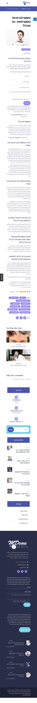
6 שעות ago (18, 345)
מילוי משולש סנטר (20, 581)
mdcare (28, 447)
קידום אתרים (22, 691)
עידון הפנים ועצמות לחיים (20, 582)
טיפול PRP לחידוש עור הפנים (24, 577)
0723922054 (24, 287)
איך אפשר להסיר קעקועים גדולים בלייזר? (22, 473)
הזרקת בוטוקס (26, 49)
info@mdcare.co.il (21, 564)
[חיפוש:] (19, 429)
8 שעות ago (18, 363)
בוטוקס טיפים (15, 303)
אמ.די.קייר (18, 284)
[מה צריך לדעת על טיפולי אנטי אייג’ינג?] (16, 355)
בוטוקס (22, 297)
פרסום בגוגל (16, 691)
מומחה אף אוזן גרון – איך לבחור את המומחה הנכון (23, 451)
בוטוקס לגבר (26, 306)
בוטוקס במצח (13, 297)
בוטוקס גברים (25, 303)
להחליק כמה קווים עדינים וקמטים (23, 132)
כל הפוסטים (23, 8)
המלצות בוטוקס (25, 312)
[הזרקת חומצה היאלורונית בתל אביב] (16, 336)
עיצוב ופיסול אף (11, 582)
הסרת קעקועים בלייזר (13, 584)
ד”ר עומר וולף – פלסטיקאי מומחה (22, 495)
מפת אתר (25, 695)
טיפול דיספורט (27, 284)
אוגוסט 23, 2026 (10, 646)
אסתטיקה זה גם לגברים (14, 137)
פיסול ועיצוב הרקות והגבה (24, 584)
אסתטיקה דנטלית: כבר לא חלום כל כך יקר (22, 484)
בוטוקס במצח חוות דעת (23, 300)
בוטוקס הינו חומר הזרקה (25, 149)
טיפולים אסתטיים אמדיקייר (25, 690)
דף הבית (29, 8)
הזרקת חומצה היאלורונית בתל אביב (18, 346)
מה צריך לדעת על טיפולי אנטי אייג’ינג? (18, 365)
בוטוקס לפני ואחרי (24, 309)
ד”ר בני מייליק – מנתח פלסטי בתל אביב (23, 462)
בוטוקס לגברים (15, 306)
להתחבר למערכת (25, 379)
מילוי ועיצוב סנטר (13, 579)
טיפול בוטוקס (14, 312)
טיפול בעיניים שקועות (22, 579)
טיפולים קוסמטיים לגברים (17, 114)
